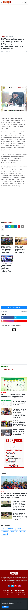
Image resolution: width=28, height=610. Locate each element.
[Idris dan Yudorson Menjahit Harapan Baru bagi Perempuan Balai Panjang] (6, 432)
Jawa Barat (24, 592)
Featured (4, 534)
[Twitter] (9, 226)
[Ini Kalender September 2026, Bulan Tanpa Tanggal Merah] (14, 384)
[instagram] (7, 321)
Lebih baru (4, 311)
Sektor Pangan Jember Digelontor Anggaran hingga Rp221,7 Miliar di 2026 (20, 423)
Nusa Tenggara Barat (20, 594)
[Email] (22, 226)
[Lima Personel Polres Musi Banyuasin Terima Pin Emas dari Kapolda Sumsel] (21, 241)
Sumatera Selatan (12, 597)
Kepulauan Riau (5, 592)
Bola (3, 528)
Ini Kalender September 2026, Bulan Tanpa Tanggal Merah (13, 396)
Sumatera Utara (11, 528)
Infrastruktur (14, 531)
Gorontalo (9, 590)
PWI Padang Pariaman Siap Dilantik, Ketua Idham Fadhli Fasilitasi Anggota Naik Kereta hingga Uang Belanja (19, 413)
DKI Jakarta (12, 590)
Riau (8, 594)
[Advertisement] (14, 20)
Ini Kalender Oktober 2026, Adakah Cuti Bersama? (19, 403)
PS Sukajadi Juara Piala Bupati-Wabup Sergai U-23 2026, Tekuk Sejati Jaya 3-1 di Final (14, 495)
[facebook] (9, 586)
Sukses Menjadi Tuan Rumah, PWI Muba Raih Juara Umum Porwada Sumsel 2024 (6, 249)
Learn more (11, 603)
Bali (23, 590)
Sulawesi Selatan (5, 594)
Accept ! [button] (5, 606)
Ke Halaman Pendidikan (7, 369)
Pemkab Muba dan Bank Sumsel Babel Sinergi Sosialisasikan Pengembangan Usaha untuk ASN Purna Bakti (6, 268)
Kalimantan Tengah (12, 592)
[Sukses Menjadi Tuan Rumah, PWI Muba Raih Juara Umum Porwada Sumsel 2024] (7, 241)
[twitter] (20, 317)
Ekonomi (19, 528)
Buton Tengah (16, 590)
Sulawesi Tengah (24, 597)
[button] (1, 2)
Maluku (23, 594)
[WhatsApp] (12, 226)
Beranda (3, 36)
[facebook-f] (7, 317)
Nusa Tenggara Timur (16, 594)
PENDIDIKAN (5, 366)
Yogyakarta (5, 597)
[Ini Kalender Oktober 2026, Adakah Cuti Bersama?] (6, 403)
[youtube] (20, 321)
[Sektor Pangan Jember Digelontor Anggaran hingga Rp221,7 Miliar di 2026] (6, 423)
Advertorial (22, 531)
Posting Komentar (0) (14, 307)
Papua (12, 594)
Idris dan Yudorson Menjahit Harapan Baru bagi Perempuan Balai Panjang (19, 432)
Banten (20, 590)
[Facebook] (6, 226)
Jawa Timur (16, 592)
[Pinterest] (19, 226)
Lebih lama (23, 311)
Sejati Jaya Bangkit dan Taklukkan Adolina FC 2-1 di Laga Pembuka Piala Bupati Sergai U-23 (20, 516)
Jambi (4, 590)
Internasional (5, 531)
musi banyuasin (9, 36)
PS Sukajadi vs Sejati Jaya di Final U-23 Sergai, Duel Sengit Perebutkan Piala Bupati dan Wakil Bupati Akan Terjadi (19, 505)
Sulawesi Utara (20, 597)
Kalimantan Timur (9, 592)
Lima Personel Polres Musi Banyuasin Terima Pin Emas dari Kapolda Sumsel (20, 249)
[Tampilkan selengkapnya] (2, 229)
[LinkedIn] (15, 226)
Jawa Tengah (20, 592)
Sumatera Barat (16, 597)
